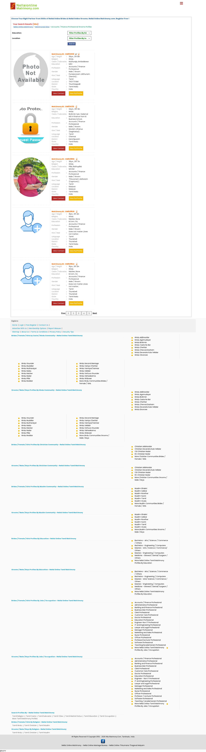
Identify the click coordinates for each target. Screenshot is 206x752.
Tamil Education (90, 716)
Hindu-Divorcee (141, 355)
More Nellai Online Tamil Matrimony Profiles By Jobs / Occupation (149, 648)
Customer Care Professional (146, 615)
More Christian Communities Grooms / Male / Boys (151, 478)
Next (95, 313)
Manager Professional (144, 630)
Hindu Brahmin (141, 342)
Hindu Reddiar (27, 381)
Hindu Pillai (25, 378)
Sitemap (15, 332)
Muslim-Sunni (140, 496)
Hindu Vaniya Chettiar (89, 366)
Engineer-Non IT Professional (146, 622)
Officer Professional (143, 637)
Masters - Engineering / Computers (149, 553)
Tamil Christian (30, 725)
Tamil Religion (18, 716)
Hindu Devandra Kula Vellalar (146, 352)
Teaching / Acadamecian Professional (151, 701)
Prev (63, 313)
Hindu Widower (86, 378)
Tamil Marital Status (73, 716)
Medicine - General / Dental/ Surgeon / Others (151, 556)
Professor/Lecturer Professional (148, 640)
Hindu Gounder (27, 363)
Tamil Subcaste (44, 716)
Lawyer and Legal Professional (147, 627)
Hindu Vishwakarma (88, 376)
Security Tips (68, 332)
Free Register (31, 325)
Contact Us (43, 325)
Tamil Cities (58, 716)
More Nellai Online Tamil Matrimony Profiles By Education (149, 561)
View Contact (58, 93)
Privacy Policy (55, 332)
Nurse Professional (142, 635)
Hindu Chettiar (141, 347)
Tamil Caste (31, 716)
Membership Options (37, 328)
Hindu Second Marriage (89, 363)
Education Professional (144, 620)
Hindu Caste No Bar (143, 345)
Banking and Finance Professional (148, 607)
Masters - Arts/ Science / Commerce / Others (151, 580)
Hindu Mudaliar (27, 366)
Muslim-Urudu (140, 501)
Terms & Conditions (39, 332)
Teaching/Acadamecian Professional (150, 645)
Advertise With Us (19, 328)
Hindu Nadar (26, 376)
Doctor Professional (143, 617)
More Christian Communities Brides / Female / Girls (150, 457)
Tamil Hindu (17, 725)
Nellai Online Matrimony (23, 27)
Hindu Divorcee (141, 409)
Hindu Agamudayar (143, 340)
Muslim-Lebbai (141, 491)
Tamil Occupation (107, 716)
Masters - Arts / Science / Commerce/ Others (151, 549)
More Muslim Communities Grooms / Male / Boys (150, 530)
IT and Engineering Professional (147, 625)
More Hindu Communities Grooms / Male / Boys (94, 436)
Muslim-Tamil (140, 498)
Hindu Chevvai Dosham (144, 350)
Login (21, 325)
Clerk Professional (142, 612)
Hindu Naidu (26, 371)
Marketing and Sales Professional (148, 632)
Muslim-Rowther (141, 493)
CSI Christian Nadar (143, 451)
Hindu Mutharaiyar (29, 368)
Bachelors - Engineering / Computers (150, 545)
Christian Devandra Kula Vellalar (148, 449)
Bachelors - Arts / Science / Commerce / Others (151, 541)
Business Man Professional (145, 610)
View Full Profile (76, 93)
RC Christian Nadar (142, 454)
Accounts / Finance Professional (148, 602)
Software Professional (144, 642)
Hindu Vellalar (85, 371)
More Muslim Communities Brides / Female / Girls (149, 504)
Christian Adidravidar (143, 446)
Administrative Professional (146, 605)
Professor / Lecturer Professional (148, 696)
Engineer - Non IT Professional (147, 678)
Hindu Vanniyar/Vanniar (89, 368)
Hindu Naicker (27, 373)
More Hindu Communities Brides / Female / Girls (93, 382)
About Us (25, 332)
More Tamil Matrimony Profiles (25, 719)
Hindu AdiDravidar (142, 337)
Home (14, 325)
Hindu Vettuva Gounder (89, 373)
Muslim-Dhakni (141, 488)
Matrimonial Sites (42, 27)
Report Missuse (54, 328)
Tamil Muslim (44, 725)
